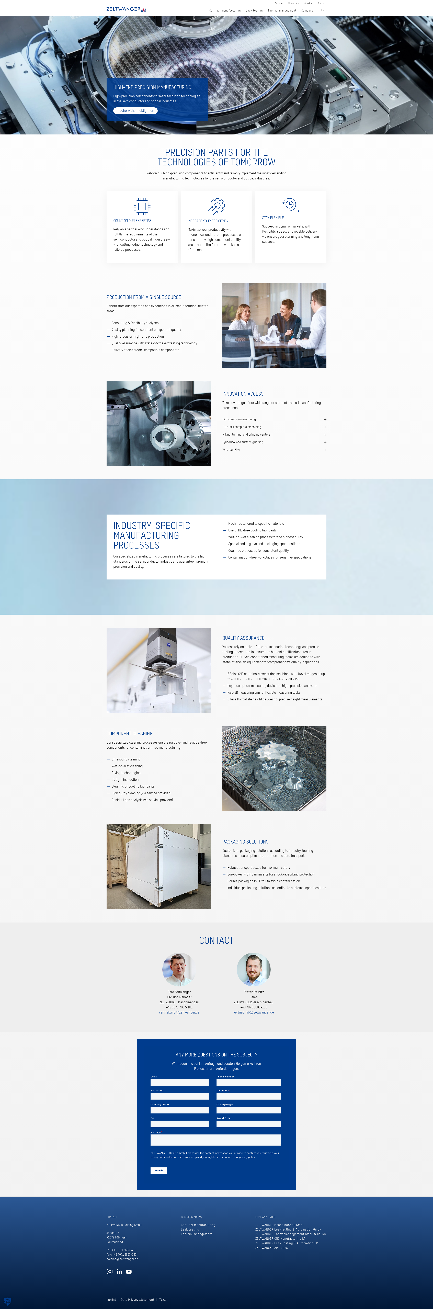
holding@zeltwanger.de (122, 1259)
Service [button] (308, 3)
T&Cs (163, 1299)
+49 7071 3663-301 (124, 1250)
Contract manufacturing (198, 1225)
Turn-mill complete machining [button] (241, 427)
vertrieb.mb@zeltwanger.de (179, 1012)
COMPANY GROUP (265, 1217)
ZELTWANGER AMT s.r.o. (271, 1247)
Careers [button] (279, 3)
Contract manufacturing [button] (225, 10)
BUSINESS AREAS (191, 1217)
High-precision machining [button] (239, 419)
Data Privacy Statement (137, 1299)
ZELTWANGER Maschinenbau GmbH (279, 1225)
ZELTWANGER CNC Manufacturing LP (280, 1238)
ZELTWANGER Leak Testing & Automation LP (286, 1243)
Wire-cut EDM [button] (231, 449)
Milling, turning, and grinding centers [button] (246, 434)
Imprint (111, 1299)
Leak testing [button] (254, 10)
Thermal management (196, 1234)
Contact (322, 3)
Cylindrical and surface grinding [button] (242, 442)
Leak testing (190, 1229)
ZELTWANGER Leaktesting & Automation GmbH (288, 1229)
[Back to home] (126, 9)
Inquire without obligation (135, 111)
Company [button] (307, 10)
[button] (7, 1301)
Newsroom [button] (293, 3)
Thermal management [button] (282, 10)
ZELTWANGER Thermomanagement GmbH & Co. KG (290, 1234)
